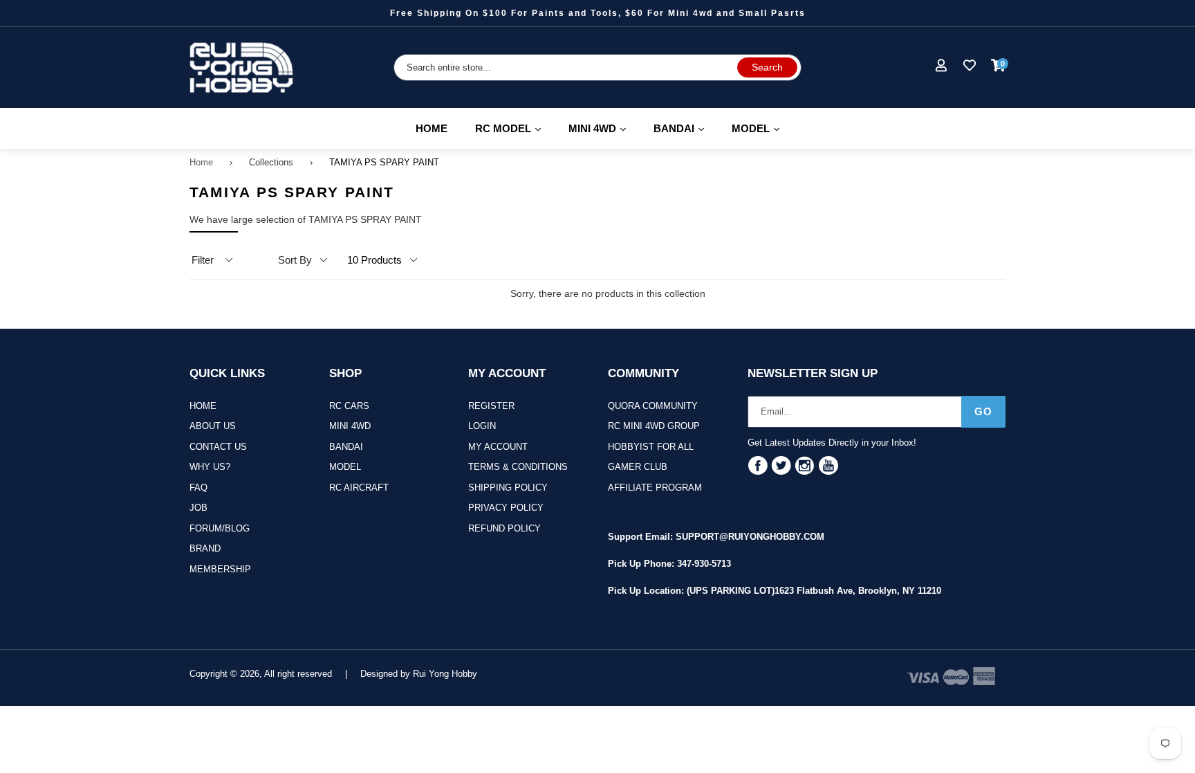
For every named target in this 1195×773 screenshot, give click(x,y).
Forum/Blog (219, 528)
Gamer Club (637, 467)
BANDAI (685, 128)
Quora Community (653, 406)
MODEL (762, 128)
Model (345, 467)
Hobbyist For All (651, 447)
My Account (498, 447)
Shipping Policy (508, 487)
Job (198, 507)
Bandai (346, 447)
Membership (220, 569)
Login (482, 426)
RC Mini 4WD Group (654, 426)
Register (491, 406)
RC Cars (349, 406)
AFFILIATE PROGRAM (655, 487)
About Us (212, 426)
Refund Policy (504, 528)
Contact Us (218, 447)
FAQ (198, 487)
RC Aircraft (359, 487)
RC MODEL (514, 128)
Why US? (209, 467)
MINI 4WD (603, 128)
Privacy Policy (506, 507)
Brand (205, 548)
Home (431, 128)
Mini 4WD (350, 426)
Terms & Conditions (518, 467)
